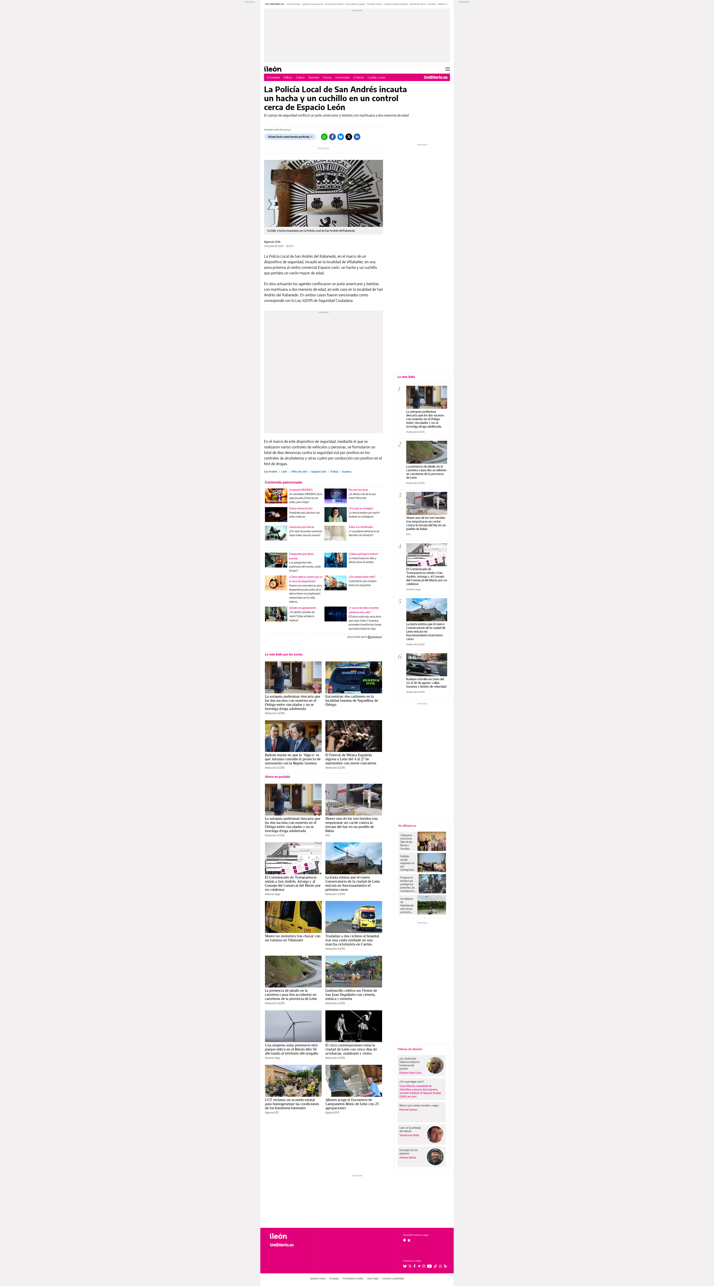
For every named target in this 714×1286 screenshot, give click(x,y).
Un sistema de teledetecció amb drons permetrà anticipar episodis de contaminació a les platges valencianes (407, 905)
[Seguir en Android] (404, 1240)
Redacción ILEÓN (274, 713)
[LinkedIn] (357, 136)
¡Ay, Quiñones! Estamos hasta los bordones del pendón (409, 1063)
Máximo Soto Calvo (410, 1072)
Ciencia (327, 77)
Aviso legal (372, 1278)
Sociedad (313, 77)
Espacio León (318, 471)
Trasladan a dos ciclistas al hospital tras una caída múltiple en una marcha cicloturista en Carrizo (352, 940)
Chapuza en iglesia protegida (396, 4)
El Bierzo (358, 77)
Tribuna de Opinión (410, 1049)
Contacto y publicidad (393, 1278)
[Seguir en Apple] (409, 1240)
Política (287, 77)
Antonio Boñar (407, 1157)
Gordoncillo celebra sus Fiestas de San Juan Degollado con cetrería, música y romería (351, 994)
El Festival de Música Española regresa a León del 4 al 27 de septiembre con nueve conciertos (350, 759)
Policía (334, 471)
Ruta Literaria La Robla (334, 4)
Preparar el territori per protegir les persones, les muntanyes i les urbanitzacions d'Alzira (408, 884)
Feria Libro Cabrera (374, 4)
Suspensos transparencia (312, 4)
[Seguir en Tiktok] (435, 1266)
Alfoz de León (299, 471)
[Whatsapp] (324, 136)
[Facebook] (332, 136)
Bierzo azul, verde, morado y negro (419, 1105)
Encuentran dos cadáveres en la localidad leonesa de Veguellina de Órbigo (351, 700)
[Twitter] (348, 136)
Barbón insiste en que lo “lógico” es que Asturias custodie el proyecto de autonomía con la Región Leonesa (293, 759)
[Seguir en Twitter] (410, 1266)
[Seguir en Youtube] (429, 1266)
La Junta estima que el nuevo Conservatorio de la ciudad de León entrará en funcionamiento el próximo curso (352, 883)
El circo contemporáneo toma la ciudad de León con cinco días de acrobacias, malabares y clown (351, 1049)
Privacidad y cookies (353, 1278)
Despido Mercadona (418, 4)
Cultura (300, 77)
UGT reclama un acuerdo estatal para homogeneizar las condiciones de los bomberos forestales (292, 1104)
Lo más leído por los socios (284, 654)
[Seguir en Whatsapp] (440, 1266)
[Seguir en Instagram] (423, 1266)
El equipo (334, 1278)
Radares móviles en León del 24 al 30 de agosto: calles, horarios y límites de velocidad (426, 682)
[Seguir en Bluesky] (404, 1266)
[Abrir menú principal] (447, 69)
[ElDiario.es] (436, 77)
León (284, 471)
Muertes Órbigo (293, 4)
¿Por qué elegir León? (411, 1081)
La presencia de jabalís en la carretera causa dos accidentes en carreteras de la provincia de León (291, 994)
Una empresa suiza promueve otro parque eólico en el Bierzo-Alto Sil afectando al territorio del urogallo (291, 1049)
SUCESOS (432, 4)
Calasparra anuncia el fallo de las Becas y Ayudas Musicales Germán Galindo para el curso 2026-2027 (407, 842)
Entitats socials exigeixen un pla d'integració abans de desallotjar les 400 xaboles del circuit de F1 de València (407, 863)
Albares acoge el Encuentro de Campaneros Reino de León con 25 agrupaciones (352, 1104)
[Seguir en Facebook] (415, 1266)
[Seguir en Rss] (445, 1266)
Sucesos (346, 471)
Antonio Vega (272, 894)
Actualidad (273, 77)
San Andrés (270, 471)
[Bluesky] (340, 136)
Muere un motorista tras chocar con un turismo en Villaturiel (292, 938)
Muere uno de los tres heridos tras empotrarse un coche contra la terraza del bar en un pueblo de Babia (351, 824)
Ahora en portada (277, 777)
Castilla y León (376, 77)
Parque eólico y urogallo (355, 4)
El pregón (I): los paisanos (408, 1151)
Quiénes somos (318, 1278)
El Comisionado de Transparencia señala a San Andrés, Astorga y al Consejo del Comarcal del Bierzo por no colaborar (293, 883)
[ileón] (290, 1236)
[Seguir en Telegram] (418, 1266)
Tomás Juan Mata (409, 1135)
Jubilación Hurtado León (447, 4)
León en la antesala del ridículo (410, 1129)
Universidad (342, 77)
